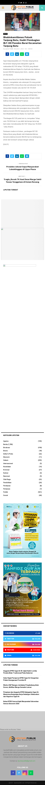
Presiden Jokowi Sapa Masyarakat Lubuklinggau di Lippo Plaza (22, 167)
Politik (5, 492)
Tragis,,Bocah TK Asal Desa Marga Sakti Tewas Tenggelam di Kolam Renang (22, 180)
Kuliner (5, 473)
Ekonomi (6, 457)
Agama (5, 441)
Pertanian (6, 489)
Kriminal (6, 470)
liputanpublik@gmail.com (26, 761)
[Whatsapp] (30, 772)
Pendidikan (7, 482)
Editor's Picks (8, 454)
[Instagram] (24, 772)
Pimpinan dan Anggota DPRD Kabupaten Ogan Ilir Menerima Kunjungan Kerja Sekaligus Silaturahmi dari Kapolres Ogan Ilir (21, 694)
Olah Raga (7, 479)
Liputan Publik (9, 49)
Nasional (6, 476)
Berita (5, 33)
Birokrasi (6, 447)
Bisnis (5, 451)
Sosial (5, 495)
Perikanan (6, 486)
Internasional (8, 463)
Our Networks (10, 626)
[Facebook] (13, 772)
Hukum (5, 460)
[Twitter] (19, 772)
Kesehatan (7, 467)
